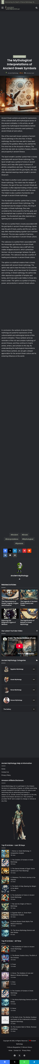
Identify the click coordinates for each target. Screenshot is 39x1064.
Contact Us (5, 772)
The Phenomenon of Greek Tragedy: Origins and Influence (10, 603)
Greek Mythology (19, 56)
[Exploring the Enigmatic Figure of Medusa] (10, 614)
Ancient (15, 535)
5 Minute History (27, 1047)
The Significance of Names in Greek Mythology (27, 622)
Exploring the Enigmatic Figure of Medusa (9, 622)
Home (3, 769)
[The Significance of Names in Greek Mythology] (29, 614)
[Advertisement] (19, 33)
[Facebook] (5, 551)
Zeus (13, 982)
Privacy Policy (6, 775)
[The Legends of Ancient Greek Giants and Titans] (29, 594)
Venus (14, 1008)
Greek (25, 535)
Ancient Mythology (13, 73)
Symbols (19, 543)
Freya (14, 964)
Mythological (28, 539)
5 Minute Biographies (13, 1047)
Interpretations (12, 539)
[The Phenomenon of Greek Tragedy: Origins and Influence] (10, 594)
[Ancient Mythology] (13, 8)
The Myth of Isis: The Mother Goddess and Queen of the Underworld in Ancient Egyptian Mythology (23, 1019)
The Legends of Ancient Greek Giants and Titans (28, 603)
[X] (10, 551)
